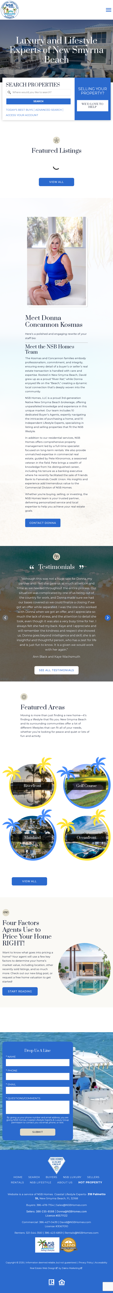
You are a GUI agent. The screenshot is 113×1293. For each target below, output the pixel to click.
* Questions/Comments (23, 1098)
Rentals (17, 1182)
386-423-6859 (54, 1232)
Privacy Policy (86, 1262)
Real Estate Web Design (43, 1268)
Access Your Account (22, 115)
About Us (65, 1182)
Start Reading (20, 991)
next (108, 618)
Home (18, 1177)
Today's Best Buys (19, 109)
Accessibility (101, 1262)
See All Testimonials (56, 670)
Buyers (51, 1177)
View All (56, 181)
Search (38, 101)
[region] (56, 617)
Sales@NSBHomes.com (71, 1205)
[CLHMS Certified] (68, 1251)
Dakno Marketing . (72, 1268)
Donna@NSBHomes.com (72, 1211)
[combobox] (38, 92)
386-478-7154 (45, 1205)
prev (5, 618)
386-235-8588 (45, 1211)
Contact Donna (42, 522)
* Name (11, 1056)
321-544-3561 (34, 1232)
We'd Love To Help (92, 105)
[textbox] (40, 92)
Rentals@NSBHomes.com (82, 1232)
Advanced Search (48, 109)
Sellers (93, 1177)
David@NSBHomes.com (75, 1222)
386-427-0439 (48, 1222)
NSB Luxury (72, 1177)
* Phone (11, 1070)
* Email (11, 1084)
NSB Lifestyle (40, 1182)
